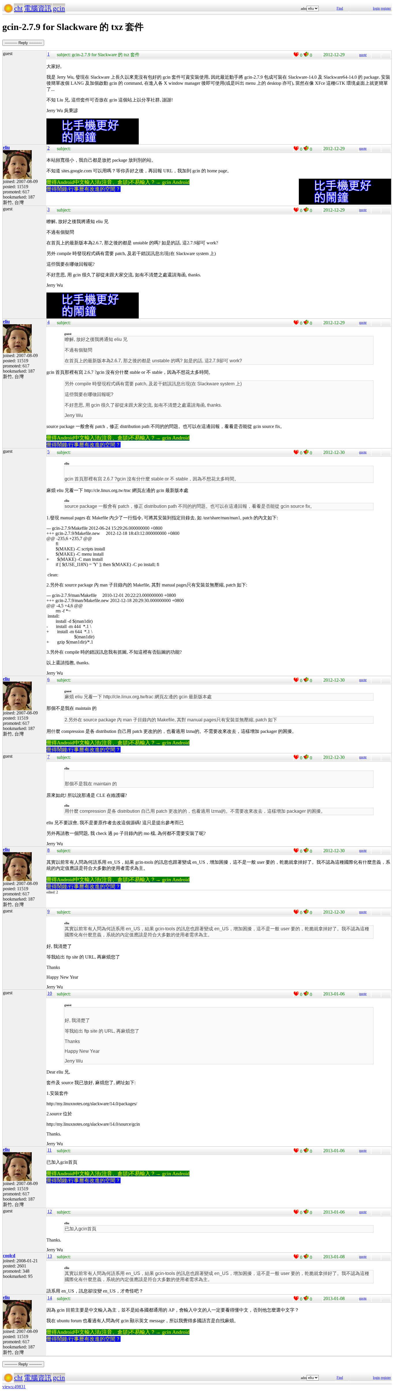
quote (363, 55)
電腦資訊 (38, 8)
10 (49, 993)
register (386, 8)
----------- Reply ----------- (23, 43)
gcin (59, 8)
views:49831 (14, 1386)
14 (49, 1297)
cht (18, 8)
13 (49, 1256)
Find (340, 8)
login (376, 8)
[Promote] (296, 54)
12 (49, 1211)
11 (49, 1150)
